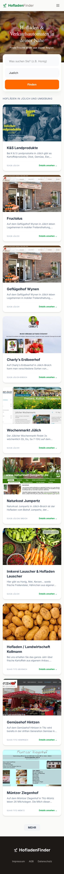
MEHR (32, 827)
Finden (32, 84)
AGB (31, 861)
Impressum (18, 861)
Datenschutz (45, 861)
